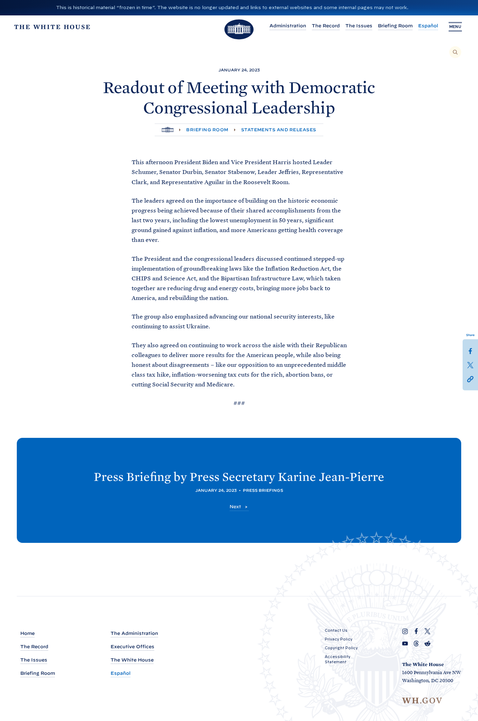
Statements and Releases (278, 129)
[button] (470, 378)
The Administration (134, 633)
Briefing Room (395, 25)
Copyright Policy (341, 648)
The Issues (358, 25)
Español (428, 25)
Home (27, 633)
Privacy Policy (338, 639)
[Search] (455, 52)
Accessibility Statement (337, 659)
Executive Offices (132, 646)
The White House (132, 660)
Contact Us (336, 630)
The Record (326, 25)
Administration (287, 25)
